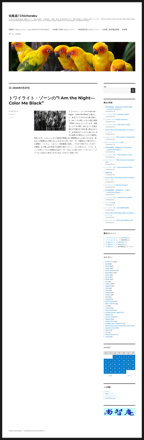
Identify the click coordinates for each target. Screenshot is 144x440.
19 (133, 364)
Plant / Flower (110, 304)
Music (107, 279)
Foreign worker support (113, 312)
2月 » (129, 376)
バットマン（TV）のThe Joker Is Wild (117, 125)
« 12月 (110, 376)
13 (106, 364)
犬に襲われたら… (110, 242)
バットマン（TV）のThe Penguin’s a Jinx (118, 155)
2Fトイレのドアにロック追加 (114, 142)
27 (106, 372)
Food (107, 290)
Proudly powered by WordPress (34, 431)
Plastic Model (109, 310)
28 (110, 372)
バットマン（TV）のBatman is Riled (117, 114)
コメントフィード (110, 396)
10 (124, 360)
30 (119, 372)
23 (119, 368)
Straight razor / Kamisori (113, 323)
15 (115, 364)
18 (128, 364)
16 (119, 364)
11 (128, 360)
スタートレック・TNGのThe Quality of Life (119, 220)
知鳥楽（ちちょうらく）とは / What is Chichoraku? (29, 29)
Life (106, 288)
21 (110, 368)
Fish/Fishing (109, 301)
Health (107, 293)
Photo (107, 277)
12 (133, 360)
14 (110, 364)
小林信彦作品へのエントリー (88, 29)
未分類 (107, 337)
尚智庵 (124, 29)
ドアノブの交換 (110, 203)
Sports (107, 330)
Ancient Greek (110, 317)
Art (106, 281)
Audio (107, 268)
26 (133, 368)
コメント (11, 117)
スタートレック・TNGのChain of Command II (120, 137)
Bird (106, 297)
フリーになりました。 (112, 238)
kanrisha (124, 238)
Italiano (107, 315)
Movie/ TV (12, 114)
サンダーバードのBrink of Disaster (116, 119)
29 (115, 372)
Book (107, 266)
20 (106, 368)
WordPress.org (110, 398)
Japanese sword (110, 328)
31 (124, 372)
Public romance (110, 270)
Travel (107, 308)
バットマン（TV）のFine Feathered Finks (118, 167)
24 (124, 368)
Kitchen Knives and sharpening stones (118, 326)
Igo (106, 264)
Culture (107, 284)
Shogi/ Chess (109, 321)
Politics (107, 295)
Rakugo (107, 319)
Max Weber (109, 273)
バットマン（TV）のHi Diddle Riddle (117, 208)
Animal (107, 299)
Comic (107, 275)
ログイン (108, 391)
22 (115, 368)
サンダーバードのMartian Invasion (116, 185)
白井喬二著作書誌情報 (110, 29)
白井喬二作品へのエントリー (63, 29)
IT (106, 306)
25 (128, 368)
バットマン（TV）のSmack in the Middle (118, 197)
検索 (105, 87)
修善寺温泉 (108, 172)
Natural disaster (110, 334)
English (107, 286)
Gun (106, 332)
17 (124, 364)
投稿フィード (109, 394)
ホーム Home (15, 34)
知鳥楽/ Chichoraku (23, 16)
